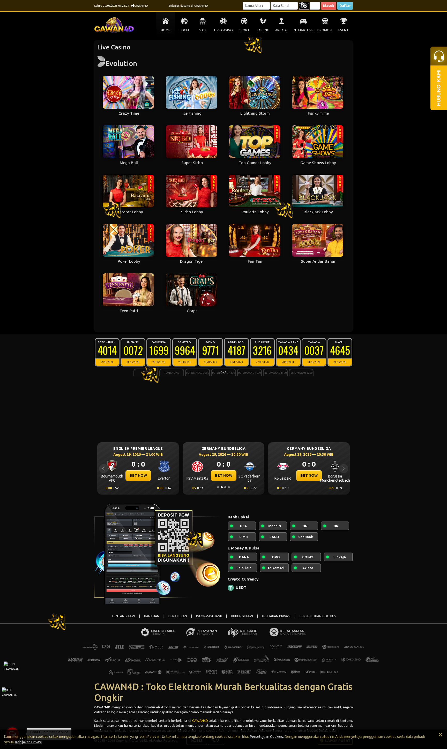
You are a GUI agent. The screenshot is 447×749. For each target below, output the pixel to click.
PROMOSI (324, 30)
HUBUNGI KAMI (242, 616)
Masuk (328, 6)
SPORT (244, 30)
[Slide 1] (218, 487)
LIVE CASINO (223, 30)
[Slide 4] (229, 487)
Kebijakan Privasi (28, 742)
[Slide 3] (225, 487)
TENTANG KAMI (123, 616)
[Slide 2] (222, 487)
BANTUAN (151, 616)
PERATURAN (177, 616)
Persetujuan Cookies (266, 737)
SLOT (203, 30)
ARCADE (281, 30)
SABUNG (263, 30)
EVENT (343, 30)
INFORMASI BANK (209, 616)
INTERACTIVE (303, 30)
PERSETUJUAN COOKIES (318, 616)
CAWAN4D (200, 720)
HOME (165, 30)
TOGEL (184, 30)
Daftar (345, 6)
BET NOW (138, 475)
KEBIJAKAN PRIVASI (276, 616)
